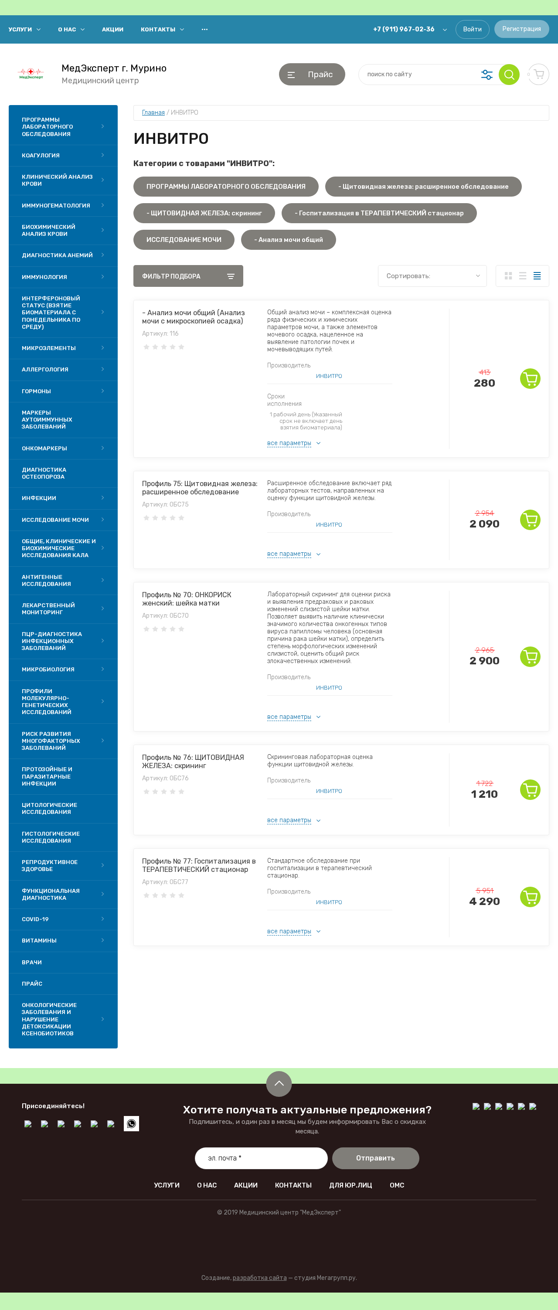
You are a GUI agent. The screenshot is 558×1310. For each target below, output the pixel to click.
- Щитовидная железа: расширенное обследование (423, 187)
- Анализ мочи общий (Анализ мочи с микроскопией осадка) (193, 317)
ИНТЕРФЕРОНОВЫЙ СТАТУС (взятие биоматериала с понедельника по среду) (51, 312)
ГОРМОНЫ (36, 391)
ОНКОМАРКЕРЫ (44, 448)
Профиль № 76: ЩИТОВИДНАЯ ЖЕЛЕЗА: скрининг (193, 761)
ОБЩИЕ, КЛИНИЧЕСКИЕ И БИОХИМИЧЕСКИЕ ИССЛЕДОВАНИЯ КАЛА (59, 548)
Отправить (375, 1158)
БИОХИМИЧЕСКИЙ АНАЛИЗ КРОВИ (48, 230)
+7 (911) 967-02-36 (404, 29)
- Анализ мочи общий (288, 240)
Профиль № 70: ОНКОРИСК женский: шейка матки (186, 599)
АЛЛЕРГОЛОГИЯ (45, 369)
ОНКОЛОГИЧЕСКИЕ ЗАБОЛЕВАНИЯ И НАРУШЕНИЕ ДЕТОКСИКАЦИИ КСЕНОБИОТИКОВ (49, 1019)
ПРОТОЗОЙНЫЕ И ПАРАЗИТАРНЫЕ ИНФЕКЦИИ (47, 776)
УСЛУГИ (20, 29)
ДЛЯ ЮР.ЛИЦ (350, 1185)
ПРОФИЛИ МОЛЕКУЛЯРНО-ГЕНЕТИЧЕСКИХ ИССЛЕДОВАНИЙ (46, 702)
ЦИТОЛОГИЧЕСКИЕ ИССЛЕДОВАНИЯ (49, 808)
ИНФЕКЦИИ (39, 498)
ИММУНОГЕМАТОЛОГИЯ (56, 205)
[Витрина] (508, 276)
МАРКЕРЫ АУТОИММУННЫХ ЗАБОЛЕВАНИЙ (47, 419)
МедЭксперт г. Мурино (114, 68)
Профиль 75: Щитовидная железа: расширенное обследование (200, 488)
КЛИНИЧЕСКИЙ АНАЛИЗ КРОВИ (57, 180)
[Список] (522, 276)
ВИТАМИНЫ (39, 940)
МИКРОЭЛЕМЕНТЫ (49, 348)
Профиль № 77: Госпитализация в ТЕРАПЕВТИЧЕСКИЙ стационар (199, 865)
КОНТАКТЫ (158, 29)
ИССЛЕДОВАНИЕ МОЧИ (55, 520)
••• (204, 29)
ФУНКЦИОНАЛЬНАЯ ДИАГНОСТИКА (51, 894)
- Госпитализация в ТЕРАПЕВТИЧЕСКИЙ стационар (379, 213)
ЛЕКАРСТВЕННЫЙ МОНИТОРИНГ (48, 609)
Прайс (32, 983)
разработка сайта (260, 1278)
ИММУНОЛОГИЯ (44, 277)
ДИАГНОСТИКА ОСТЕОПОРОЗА (44, 473)
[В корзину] (530, 378)
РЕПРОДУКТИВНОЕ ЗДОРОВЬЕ (50, 865)
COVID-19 (35, 919)
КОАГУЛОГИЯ (41, 155)
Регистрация (522, 29)
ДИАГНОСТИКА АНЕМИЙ (57, 255)
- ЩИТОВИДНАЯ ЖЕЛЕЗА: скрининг (204, 213)
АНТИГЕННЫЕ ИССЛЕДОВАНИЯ (46, 580)
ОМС (397, 1185)
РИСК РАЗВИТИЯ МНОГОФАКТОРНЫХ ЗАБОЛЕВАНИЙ (51, 741)
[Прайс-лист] (537, 276)
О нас (67, 29)
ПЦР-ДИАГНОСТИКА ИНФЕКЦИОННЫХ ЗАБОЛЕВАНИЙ (52, 641)
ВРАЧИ (32, 962)
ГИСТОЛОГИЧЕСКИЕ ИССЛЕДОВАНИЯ (51, 837)
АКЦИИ (112, 29)
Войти (472, 29)
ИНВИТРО (329, 376)
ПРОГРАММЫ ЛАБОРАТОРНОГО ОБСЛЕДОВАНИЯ (47, 126)
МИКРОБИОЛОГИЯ (48, 669)
